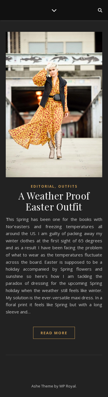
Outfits (67, 186)
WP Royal (67, 386)
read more (54, 332)
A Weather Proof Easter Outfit (54, 201)
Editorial (43, 186)
